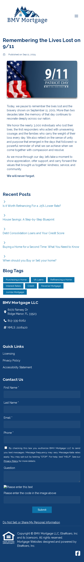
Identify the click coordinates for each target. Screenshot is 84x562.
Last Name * (11, 402)
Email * (8, 417)
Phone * (8, 432)
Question (9, 467)
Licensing (9, 353)
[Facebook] (77, 554)
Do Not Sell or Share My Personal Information (31, 522)
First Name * (11, 387)
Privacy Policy (11, 360)
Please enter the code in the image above (30, 493)
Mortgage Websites (30, 541)
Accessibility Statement (17, 367)
